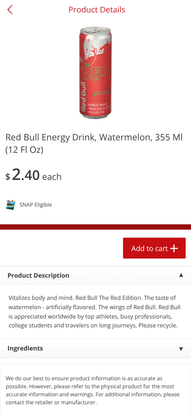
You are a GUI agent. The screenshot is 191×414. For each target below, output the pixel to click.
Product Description (38, 275)
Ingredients (25, 348)
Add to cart (149, 248)
